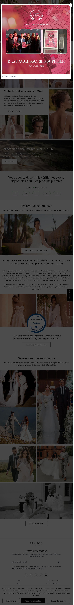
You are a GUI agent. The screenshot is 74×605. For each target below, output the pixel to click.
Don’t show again (10, 76)
